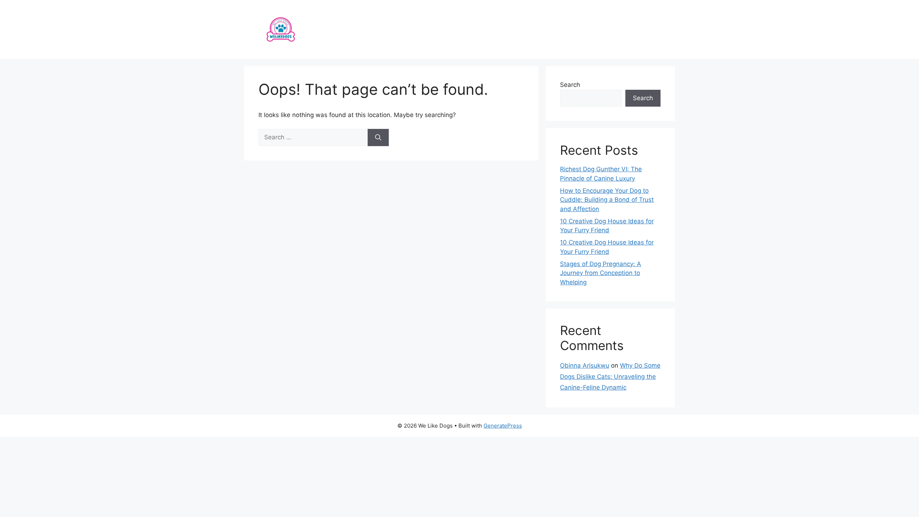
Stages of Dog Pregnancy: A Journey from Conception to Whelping (600, 273)
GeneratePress (503, 425)
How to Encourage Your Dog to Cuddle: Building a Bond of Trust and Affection (607, 200)
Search (570, 84)
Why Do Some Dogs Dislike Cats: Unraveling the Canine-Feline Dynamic (610, 376)
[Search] (378, 137)
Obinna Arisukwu (584, 365)
